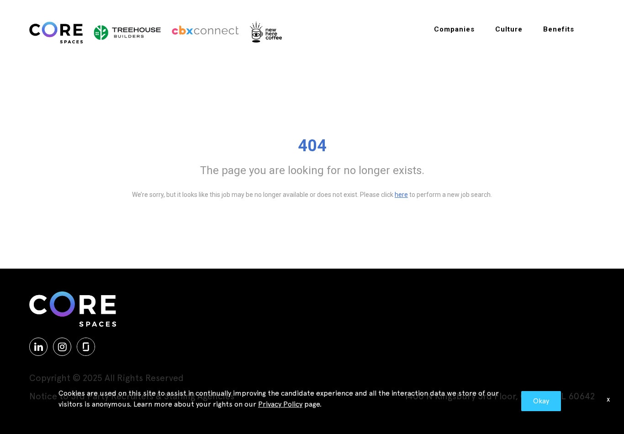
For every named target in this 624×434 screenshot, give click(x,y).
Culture (509, 29)
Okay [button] (541, 401)
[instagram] (62, 347)
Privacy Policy (280, 404)
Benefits (558, 29)
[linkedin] (38, 347)
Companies (454, 29)
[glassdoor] (86, 347)
